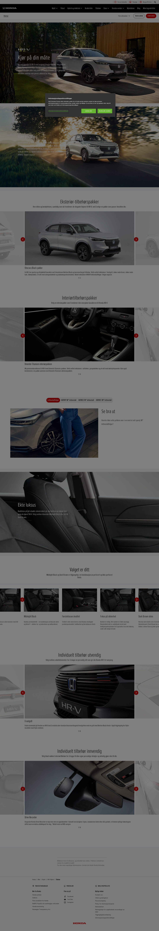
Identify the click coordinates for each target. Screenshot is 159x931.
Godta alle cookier (105, 111)
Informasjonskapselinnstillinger (58, 110)
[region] (80, 105)
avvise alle (88, 111)
